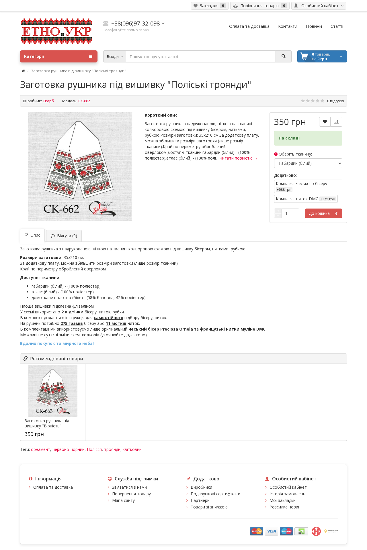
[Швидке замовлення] (336, 213)
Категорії (34, 56)
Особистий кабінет (288, 487)
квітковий (132, 449)
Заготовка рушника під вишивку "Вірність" (47, 423)
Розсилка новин (285, 507)
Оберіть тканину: (295, 154)
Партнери (200, 500)
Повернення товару (131, 493)
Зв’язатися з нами (129, 487)
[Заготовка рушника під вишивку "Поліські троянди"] (79, 166)
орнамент (40, 449)
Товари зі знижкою (209, 507)
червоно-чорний (68, 449)
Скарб (48, 100)
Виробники (201, 487)
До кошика (319, 213)
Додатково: (285, 175)
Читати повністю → (239, 158)
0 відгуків (335, 100)
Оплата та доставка (53, 487)
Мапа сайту (123, 500)
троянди (112, 449)
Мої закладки (283, 500)
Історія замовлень (287, 493)
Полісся (94, 449)
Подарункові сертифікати (215, 493)
